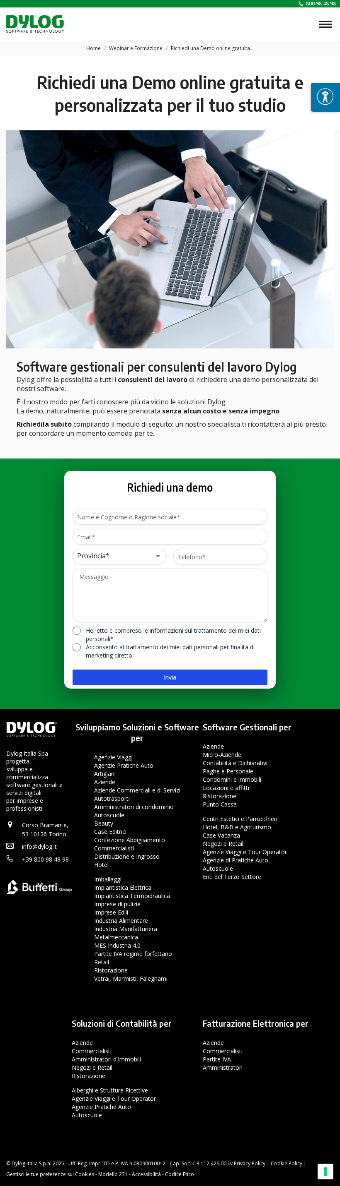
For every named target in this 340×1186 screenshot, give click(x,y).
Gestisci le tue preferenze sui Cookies (50, 1174)
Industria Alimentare (121, 920)
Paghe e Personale (228, 771)
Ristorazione (111, 970)
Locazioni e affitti (226, 788)
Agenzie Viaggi (113, 757)
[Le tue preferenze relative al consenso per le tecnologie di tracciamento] (325, 1171)
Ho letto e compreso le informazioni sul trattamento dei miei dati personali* (173, 635)
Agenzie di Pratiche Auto (235, 860)
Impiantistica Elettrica (122, 887)
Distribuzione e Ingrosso (127, 856)
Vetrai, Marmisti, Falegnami (131, 978)
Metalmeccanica (116, 937)
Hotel (101, 865)
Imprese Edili (111, 912)
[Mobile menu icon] (325, 24)
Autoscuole (109, 815)
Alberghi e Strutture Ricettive (110, 1090)
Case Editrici (110, 831)
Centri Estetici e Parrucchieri (240, 819)
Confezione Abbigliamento (129, 840)
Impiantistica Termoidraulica (132, 896)
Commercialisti (114, 848)
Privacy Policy (249, 1163)
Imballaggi (107, 879)
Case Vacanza (221, 835)
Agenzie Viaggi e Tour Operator (245, 852)
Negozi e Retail (223, 843)
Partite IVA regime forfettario (133, 954)
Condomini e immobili (232, 779)
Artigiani (105, 774)
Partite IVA (217, 1059)
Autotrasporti (112, 798)
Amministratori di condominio (134, 807)
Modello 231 (113, 1174)
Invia (170, 677)
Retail (101, 962)
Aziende (104, 782)
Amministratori (223, 1067)
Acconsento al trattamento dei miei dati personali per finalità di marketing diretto (170, 651)
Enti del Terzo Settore (232, 877)
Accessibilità (146, 1174)
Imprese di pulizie (117, 904)
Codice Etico (179, 1174)
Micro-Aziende (222, 755)
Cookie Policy (286, 1163)
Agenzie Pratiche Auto (123, 765)
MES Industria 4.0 (117, 945)
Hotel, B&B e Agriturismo (237, 827)
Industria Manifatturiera (125, 929)
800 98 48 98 (321, 3)
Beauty (103, 823)
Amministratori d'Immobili (106, 1059)
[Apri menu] (325, 97)
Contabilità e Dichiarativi (235, 763)
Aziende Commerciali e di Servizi (137, 790)
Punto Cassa (220, 804)
